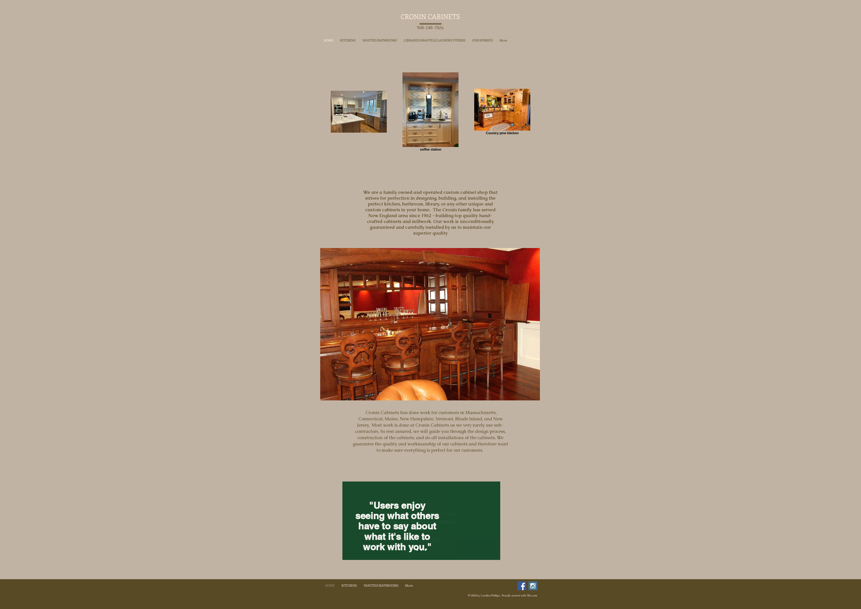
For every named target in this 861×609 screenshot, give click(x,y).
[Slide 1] (417, 550)
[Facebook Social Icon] (521, 585)
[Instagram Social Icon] (532, 585)
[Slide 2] (421, 550)
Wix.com (532, 595)
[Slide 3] (425, 550)
